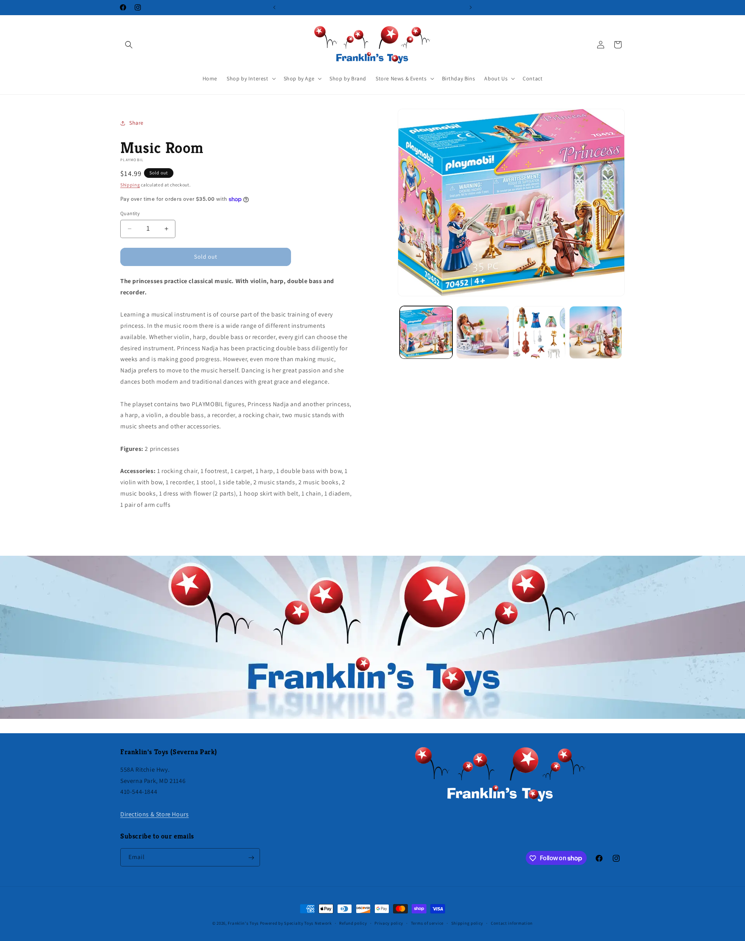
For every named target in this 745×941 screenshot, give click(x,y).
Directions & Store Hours (154, 814)
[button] (128, 44)
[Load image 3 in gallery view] (539, 332)
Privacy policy (388, 922)
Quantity (130, 213)
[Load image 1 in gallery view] (426, 332)
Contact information (512, 922)
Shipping (130, 185)
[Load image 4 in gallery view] (595, 332)
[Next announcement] (470, 7)
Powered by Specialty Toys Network (296, 923)
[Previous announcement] (274, 7)
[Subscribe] (251, 858)
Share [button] (136, 122)
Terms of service (427, 922)
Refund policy (353, 922)
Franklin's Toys (243, 923)
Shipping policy (467, 922)
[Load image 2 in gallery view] (482, 332)
